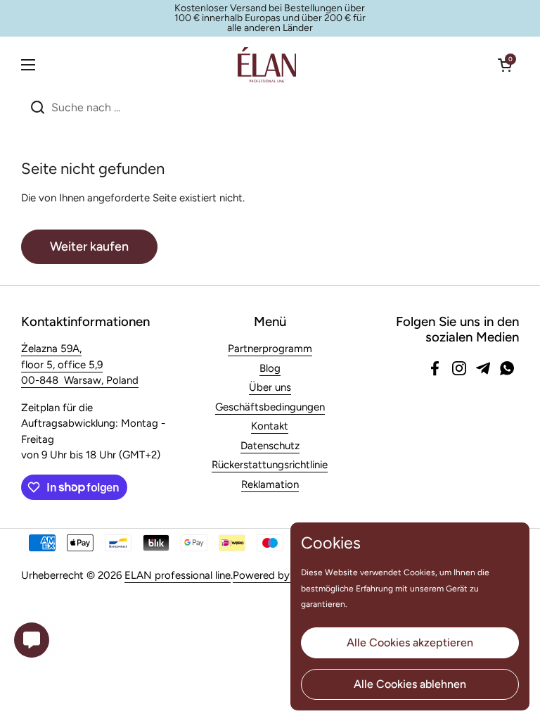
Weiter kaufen (89, 246)
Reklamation (270, 484)
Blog (270, 368)
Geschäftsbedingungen (270, 407)
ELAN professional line (177, 575)
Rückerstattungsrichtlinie (270, 464)
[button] (505, 65)
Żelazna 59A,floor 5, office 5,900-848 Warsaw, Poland (80, 364)
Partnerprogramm (270, 348)
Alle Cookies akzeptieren (410, 642)
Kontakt (269, 426)
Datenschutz (270, 445)
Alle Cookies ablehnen (410, 684)
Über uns (270, 387)
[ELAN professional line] (267, 64)
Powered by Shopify (281, 575)
